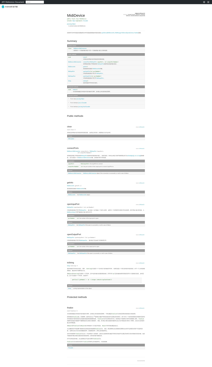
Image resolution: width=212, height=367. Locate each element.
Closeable (85, 20)
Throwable (70, 347)
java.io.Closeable (82, 102)
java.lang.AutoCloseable (84, 106)
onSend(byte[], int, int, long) (134, 155)
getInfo (85, 66)
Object (74, 20)
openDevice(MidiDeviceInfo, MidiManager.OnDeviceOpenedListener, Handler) (119, 32)
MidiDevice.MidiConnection (80, 48)
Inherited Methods (135, 15)
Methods (138, 14)
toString (85, 81)
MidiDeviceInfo (71, 66)
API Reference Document (13, 2)
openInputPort (86, 71)
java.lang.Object (71, 24)
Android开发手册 (11, 7)
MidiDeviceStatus (71, 212)
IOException (71, 138)
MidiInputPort (93, 62)
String (69, 81)
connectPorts (86, 62)
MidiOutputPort (71, 76)
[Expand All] (142, 15)
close (84, 57)
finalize (74, 89)
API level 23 (142, 13)
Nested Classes (131, 14)
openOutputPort (87, 76)
